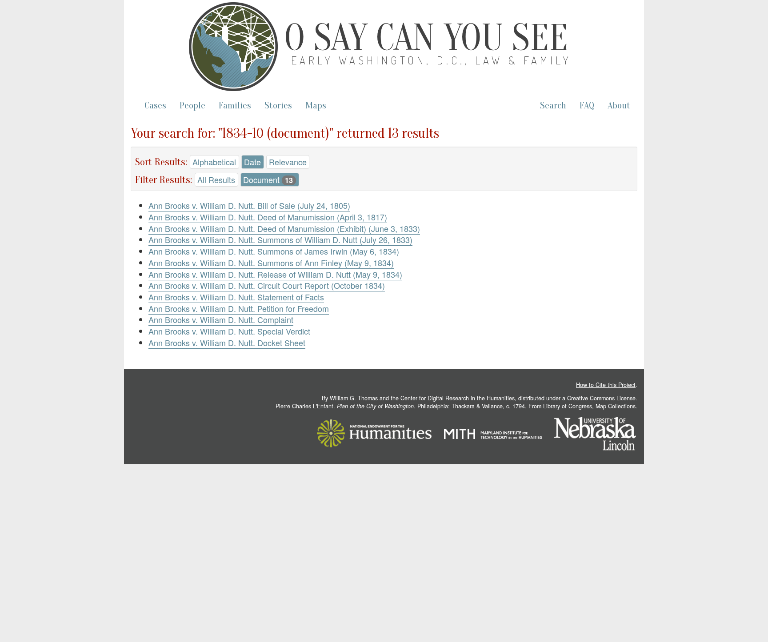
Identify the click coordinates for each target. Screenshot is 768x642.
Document (268, 179)
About (619, 105)
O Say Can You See (426, 38)
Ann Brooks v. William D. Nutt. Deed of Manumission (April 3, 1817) (267, 217)
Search (553, 105)
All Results (216, 179)
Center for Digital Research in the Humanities (457, 398)
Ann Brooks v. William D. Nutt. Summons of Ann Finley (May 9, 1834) (271, 262)
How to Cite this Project (606, 385)
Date (252, 161)
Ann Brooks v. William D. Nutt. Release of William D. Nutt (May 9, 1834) (275, 274)
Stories (278, 105)
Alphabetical (214, 161)
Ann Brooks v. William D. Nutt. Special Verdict (229, 331)
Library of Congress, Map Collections (589, 406)
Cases (155, 105)
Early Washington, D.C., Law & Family (431, 60)
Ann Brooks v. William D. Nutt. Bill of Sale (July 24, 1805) (249, 205)
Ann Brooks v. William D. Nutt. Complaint (220, 319)
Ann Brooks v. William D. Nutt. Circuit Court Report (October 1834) (266, 285)
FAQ (587, 105)
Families (235, 105)
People (192, 105)
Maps (315, 105)
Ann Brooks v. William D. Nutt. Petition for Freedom (238, 308)
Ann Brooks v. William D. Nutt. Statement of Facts (236, 297)
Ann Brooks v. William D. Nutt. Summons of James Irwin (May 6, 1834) (273, 251)
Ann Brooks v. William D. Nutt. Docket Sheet (226, 342)
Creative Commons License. (602, 398)
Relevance (288, 161)
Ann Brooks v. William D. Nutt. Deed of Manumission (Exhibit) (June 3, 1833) (284, 228)
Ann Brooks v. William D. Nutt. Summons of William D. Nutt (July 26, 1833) (280, 239)
